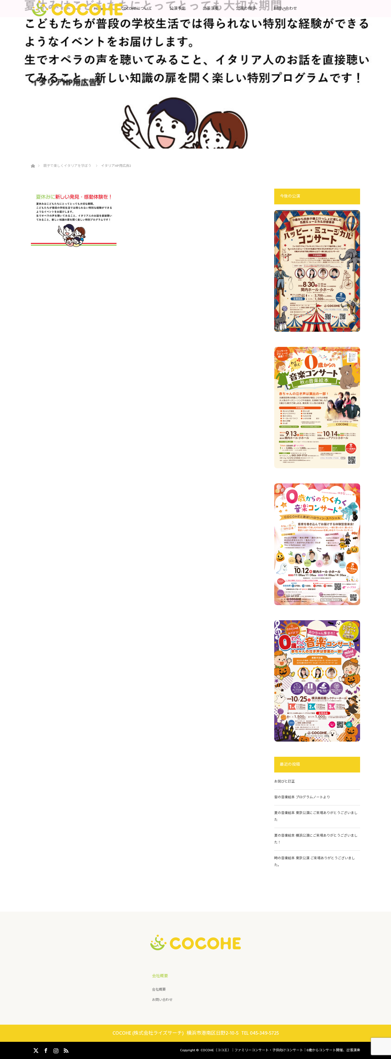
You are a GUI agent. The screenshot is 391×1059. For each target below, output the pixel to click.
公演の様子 (246, 8)
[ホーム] (33, 159)
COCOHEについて (136, 8)
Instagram (55, 1049)
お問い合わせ (285, 8)
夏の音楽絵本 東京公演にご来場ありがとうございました (316, 816)
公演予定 (177, 8)
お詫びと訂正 (284, 781)
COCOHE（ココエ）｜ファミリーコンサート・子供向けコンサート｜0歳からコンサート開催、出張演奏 (280, 1050)
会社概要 (159, 989)
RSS (65, 1049)
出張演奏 (211, 8)
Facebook (45, 1049)
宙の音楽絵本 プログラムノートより (303, 797)
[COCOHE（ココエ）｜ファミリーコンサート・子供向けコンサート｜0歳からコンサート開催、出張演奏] (195, 945)
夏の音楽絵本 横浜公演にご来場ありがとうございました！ (316, 839)
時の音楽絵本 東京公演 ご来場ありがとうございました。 (314, 862)
